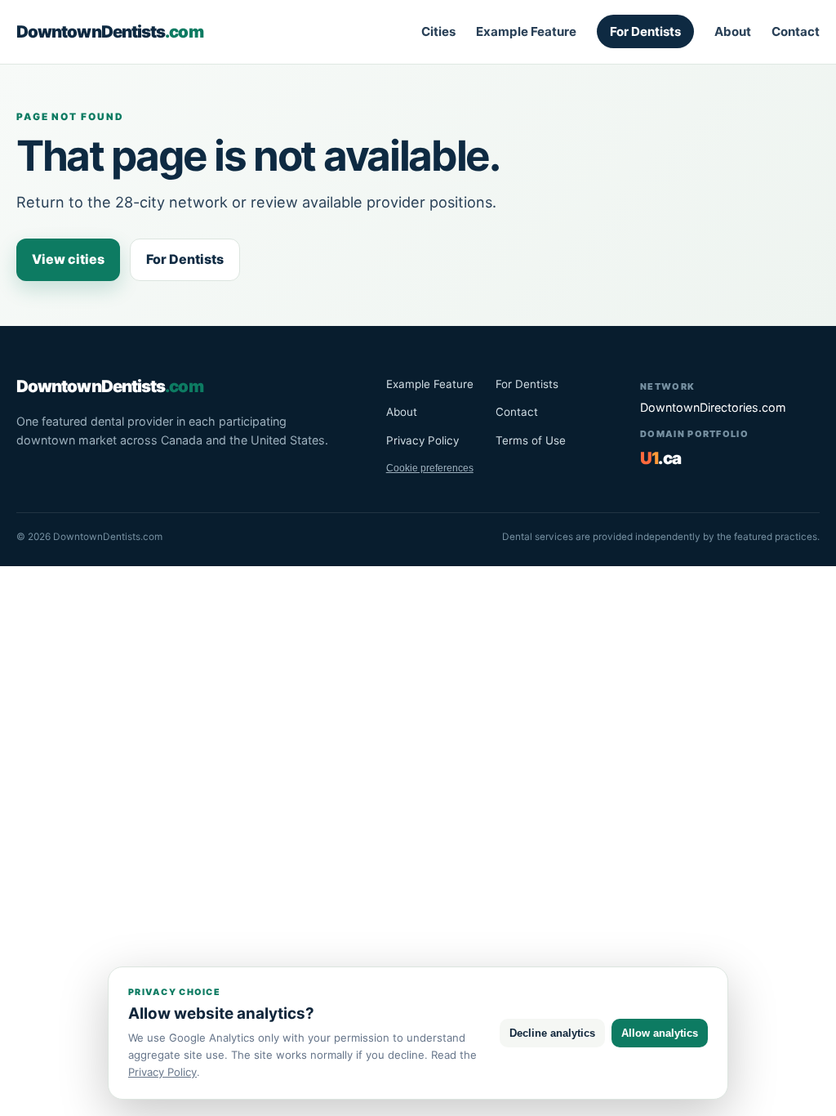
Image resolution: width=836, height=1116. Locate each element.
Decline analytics (552, 1033)
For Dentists (645, 31)
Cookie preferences (430, 468)
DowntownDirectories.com (713, 407)
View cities (68, 259)
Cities (438, 31)
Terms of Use (531, 440)
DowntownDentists (109, 31)
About (732, 31)
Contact (796, 31)
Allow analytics (659, 1033)
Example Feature (526, 31)
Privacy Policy (422, 440)
